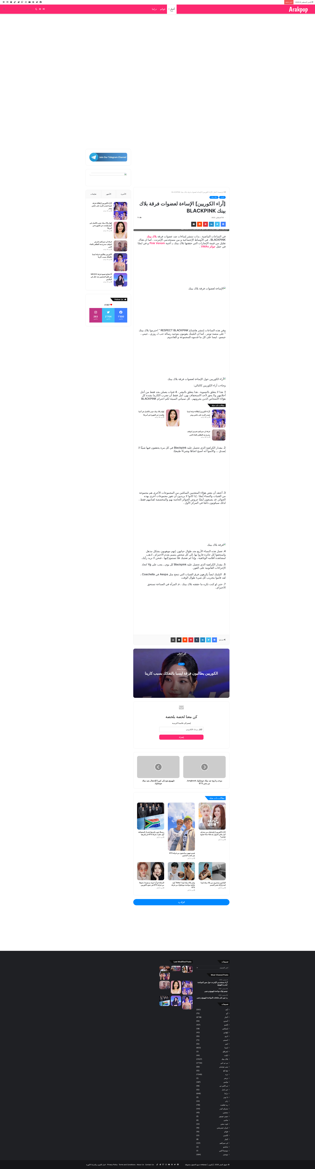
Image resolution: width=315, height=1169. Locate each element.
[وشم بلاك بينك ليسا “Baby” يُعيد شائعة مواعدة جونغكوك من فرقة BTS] (181, 871)
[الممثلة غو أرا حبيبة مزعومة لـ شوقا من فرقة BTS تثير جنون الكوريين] (150, 871)
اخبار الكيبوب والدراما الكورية (96, 1165)
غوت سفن (224, 1124)
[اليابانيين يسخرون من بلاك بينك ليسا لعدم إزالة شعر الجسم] (212, 871)
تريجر (226, 1078)
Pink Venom (157, 243)
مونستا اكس (223, 1151)
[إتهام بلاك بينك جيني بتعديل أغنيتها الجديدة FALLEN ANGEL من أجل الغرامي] (187, 969)
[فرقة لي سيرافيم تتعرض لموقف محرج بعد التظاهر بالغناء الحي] (219, 435)
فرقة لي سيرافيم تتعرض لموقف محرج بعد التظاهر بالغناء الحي (101, 244)
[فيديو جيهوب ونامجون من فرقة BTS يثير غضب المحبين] (181, 827)
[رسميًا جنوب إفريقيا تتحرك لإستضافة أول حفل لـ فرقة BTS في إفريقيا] (150, 816)
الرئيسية (221, 192)
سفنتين (225, 1113)
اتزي (226, 1036)
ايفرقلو (225, 1051)
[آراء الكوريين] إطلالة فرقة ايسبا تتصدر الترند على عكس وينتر (102, 205)
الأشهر (108, 194)
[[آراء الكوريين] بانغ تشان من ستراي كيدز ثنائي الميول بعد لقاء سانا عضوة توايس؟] (212, 816)
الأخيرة (123, 194)
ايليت (226, 1055)
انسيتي (225, 1040)
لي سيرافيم (224, 1143)
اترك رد (181, 902)
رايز (226, 1101)
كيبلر (226, 1139)
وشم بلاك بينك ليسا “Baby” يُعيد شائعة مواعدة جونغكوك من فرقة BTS (183, 885)
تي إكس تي (224, 1086)
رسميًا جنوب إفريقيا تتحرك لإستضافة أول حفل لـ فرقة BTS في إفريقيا (151, 833)
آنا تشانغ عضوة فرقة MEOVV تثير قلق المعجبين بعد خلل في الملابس (101, 276)
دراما (154, 9)
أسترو (226, 1021)
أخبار (172, 9)
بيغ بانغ (225, 1071)
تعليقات (93, 194)
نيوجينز (225, 1154)
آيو (227, 1013)
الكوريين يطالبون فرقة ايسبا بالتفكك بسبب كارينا (181, 673)
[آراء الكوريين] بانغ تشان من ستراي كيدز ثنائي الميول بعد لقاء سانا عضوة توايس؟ (213, 834)
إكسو (226, 1025)
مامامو (225, 1147)
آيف (226, 1010)
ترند (226, 1074)
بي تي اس (224, 1063)
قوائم (162, 9)
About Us (140, 1165)
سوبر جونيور (223, 1116)
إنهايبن (225, 1032)
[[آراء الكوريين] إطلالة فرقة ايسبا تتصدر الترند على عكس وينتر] (219, 419)
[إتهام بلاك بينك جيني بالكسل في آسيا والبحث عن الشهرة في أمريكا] (173, 418)
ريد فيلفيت (224, 1105)
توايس (225, 1082)
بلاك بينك (214, 197)
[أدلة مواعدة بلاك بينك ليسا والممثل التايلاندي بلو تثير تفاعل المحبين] (164, 973)
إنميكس (225, 1029)
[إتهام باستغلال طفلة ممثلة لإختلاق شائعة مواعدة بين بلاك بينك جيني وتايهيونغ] (176, 968)
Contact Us (149, 1165)
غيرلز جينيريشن (222, 1128)
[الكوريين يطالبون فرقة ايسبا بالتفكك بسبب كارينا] (120, 262)
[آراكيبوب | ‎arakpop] (298, 9)
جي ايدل (225, 1090)
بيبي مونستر (223, 1067)
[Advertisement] (157, 62)
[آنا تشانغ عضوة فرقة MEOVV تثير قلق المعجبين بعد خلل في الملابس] (120, 279)
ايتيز (226, 1044)
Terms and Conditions (127, 1165)
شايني (226, 1120)
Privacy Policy (112, 1165)
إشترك (181, 737)
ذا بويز (225, 1097)
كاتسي (225, 1135)
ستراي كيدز (224, 1109)
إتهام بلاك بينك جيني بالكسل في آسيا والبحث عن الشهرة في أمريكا (101, 225)
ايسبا (226, 1048)
